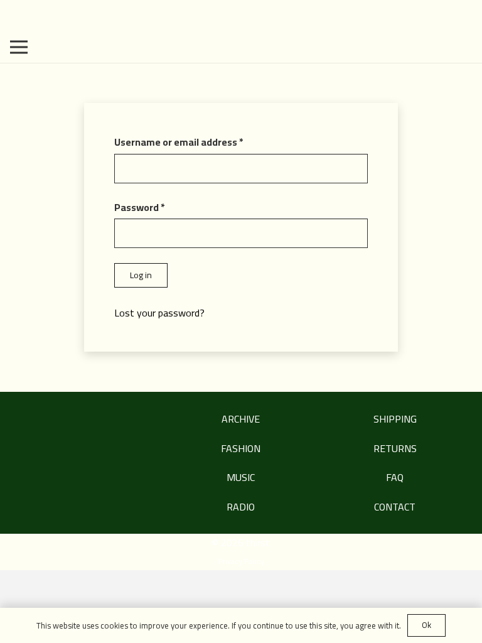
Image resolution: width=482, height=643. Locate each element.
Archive (241, 418)
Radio (241, 506)
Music (241, 477)
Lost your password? (159, 312)
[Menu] (19, 47)
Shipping (395, 418)
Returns (395, 448)
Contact (394, 506)
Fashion (240, 448)
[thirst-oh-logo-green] (241, 15)
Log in (141, 275)
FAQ (395, 477)
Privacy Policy (241, 561)
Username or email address (199, 142)
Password (159, 207)
